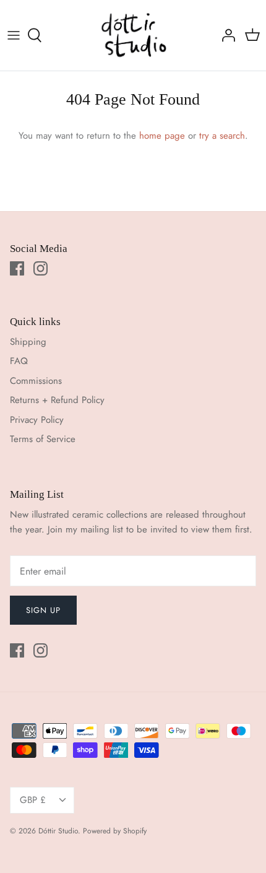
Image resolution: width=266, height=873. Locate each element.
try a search (222, 135)
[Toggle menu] (13, 35)
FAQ (19, 361)
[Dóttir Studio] (133, 35)
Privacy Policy (37, 420)
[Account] (225, 35)
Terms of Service (42, 439)
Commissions (36, 381)
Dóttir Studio (58, 830)
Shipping (28, 342)
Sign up (43, 610)
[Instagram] (40, 268)
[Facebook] (17, 268)
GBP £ (33, 800)
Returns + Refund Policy (57, 400)
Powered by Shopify (115, 830)
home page (162, 135)
